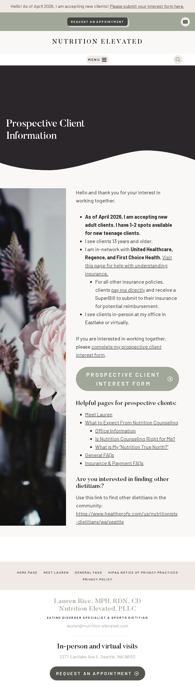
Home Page (27, 572)
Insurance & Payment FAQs (114, 463)
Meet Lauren (98, 414)
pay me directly (128, 290)
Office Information (115, 430)
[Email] (185, 21)
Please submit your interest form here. (147, 6)
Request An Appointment (97, 21)
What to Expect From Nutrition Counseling (131, 422)
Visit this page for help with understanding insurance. (128, 265)
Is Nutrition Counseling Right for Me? (135, 439)
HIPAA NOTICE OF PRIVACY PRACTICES (143, 572)
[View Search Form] (178, 59)
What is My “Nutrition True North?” (131, 447)
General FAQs (99, 455)
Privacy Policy (97, 579)
